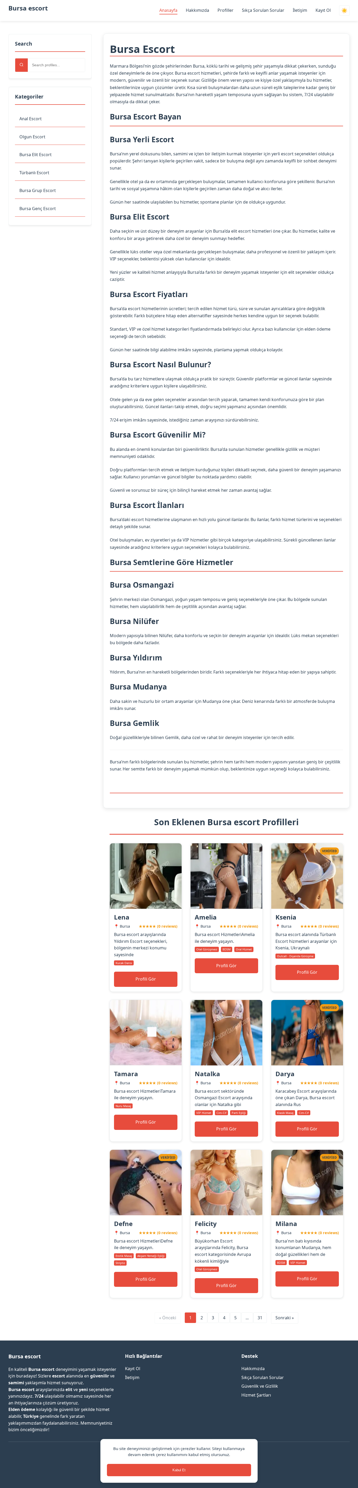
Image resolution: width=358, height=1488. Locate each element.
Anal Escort (30, 119)
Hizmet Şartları (256, 1395)
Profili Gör (145, 979)
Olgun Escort (32, 137)
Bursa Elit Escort (35, 154)
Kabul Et (179, 1470)
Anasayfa (168, 10)
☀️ (344, 10)
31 (260, 1318)
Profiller (226, 10)
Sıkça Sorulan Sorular (263, 10)
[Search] (21, 65)
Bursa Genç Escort (37, 208)
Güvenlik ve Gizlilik (259, 1386)
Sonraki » (284, 1318)
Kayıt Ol (323, 10)
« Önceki (167, 1318)
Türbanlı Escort (34, 173)
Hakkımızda (197, 10)
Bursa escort (28, 8)
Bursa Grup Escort (37, 190)
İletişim (300, 10)
